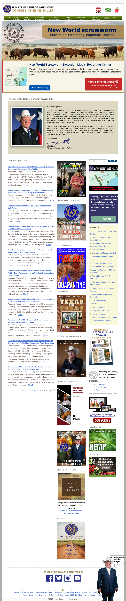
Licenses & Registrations (55, 18)
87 (51, 390)
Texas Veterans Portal (43, 592)
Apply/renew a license (100, 310)
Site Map (54, 595)
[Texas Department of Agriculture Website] (28, 9)
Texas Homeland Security (23, 592)
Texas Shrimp (101, 387)
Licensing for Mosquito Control (104, 253)
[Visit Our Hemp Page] (102, 440)
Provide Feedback (99, 300)
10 (47, 390)
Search (112, 161)
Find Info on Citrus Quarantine (104, 267)
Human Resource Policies (94, 595)
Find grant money (99, 314)
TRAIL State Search (72, 592)
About (107, 18)
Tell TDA (95, 304)
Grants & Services (27, 18)
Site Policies (43, 595)
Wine (98, 390)
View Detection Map (40, 88)
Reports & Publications (96, 18)
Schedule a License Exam (102, 263)
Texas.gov (58, 592)
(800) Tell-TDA (76, 595)
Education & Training (82, 18)
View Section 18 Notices (101, 321)
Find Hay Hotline (98, 307)
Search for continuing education (104, 317)
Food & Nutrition (69, 18)
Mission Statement (30, 595)
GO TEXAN (100, 385)
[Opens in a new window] (98, 10)
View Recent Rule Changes (102, 256)
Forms (114, 18)
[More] (26, 185)
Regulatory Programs (39, 18)
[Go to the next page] (54, 390)
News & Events (16, 18)
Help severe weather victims (103, 260)
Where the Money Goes (91, 592)
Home (9, 18)
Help (61, 595)
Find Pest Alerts (98, 250)
